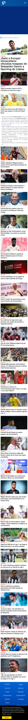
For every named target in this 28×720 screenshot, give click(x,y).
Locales (7, 692)
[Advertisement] (14, 20)
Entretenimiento (20, 695)
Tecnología (21, 699)
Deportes (7, 699)
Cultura (7, 702)
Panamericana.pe (6, 124)
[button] (25, 3)
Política (21, 684)
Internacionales (7, 695)
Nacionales (21, 692)
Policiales (7, 684)
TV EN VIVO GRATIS (21, 123)
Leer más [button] (9, 714)
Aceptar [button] (6, 717)
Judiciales (20, 688)
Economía (7, 688)
